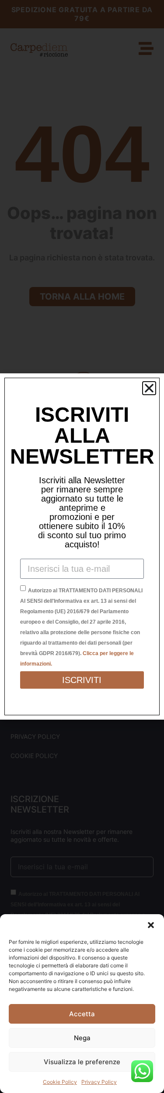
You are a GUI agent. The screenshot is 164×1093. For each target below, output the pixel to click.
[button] (151, 925)
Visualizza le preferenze (82, 1062)
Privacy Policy (99, 1082)
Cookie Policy (60, 1082)
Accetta (82, 1014)
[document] (82, 546)
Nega (82, 1038)
